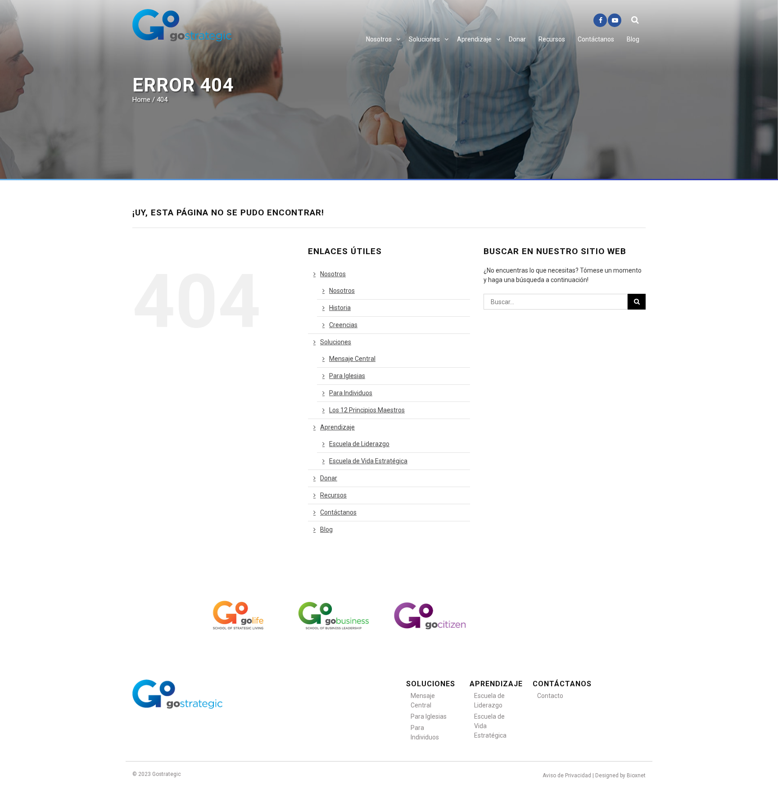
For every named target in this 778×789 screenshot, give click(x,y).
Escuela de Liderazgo (359, 443)
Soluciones (424, 39)
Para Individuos (350, 393)
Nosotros (379, 39)
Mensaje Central (352, 358)
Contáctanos (596, 39)
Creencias (343, 324)
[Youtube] (614, 20)
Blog (633, 39)
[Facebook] (600, 20)
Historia (340, 307)
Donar (517, 39)
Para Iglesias (347, 375)
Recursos (551, 39)
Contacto (550, 695)
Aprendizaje (474, 39)
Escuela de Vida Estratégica (368, 461)
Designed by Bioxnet (620, 775)
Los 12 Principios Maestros (367, 410)
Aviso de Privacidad (567, 775)
